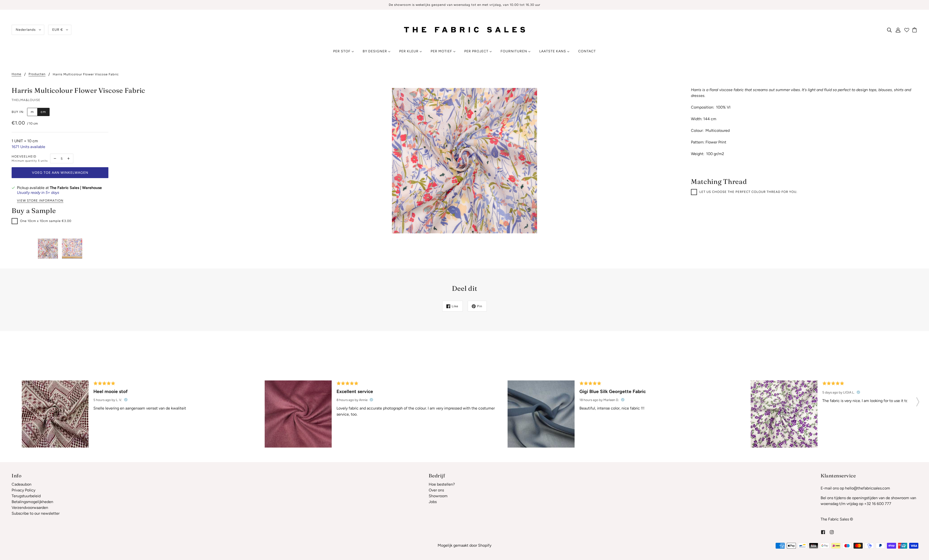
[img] (889, 30)
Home (16, 74)
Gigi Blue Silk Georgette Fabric (612, 391)
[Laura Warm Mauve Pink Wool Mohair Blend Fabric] (298, 413)
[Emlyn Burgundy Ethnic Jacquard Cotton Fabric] (55, 413)
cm (43, 112)
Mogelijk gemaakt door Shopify (464, 545)
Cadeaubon (21, 484)
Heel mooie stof (110, 391)
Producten (37, 74)
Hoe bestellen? (442, 484)
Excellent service (355, 391)
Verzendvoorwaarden (30, 507)
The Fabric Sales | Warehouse (76, 187)
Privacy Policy (23, 490)
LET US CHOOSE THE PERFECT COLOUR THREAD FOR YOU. (748, 192)
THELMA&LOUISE (26, 100)
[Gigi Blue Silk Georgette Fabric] (541, 413)
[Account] (898, 30)
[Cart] (915, 30)
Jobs (433, 501)
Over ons (436, 490)
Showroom (438, 496)
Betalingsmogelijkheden (32, 501)
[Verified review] (126, 400)
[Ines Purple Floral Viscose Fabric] (784, 413)
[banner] (464, 29)
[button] (917, 400)
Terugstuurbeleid (26, 496)
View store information (40, 200)
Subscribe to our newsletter (36, 513)
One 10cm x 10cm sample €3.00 (45, 221)
